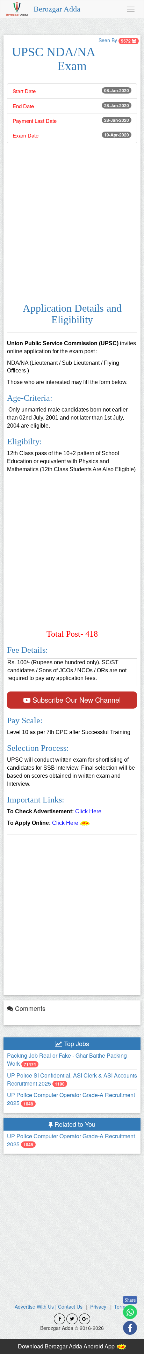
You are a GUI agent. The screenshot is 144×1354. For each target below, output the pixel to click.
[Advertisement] (72, 222)
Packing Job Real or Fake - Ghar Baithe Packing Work (67, 1059)
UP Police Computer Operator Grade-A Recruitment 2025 (71, 1099)
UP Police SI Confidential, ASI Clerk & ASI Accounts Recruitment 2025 (72, 1079)
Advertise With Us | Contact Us (48, 1306)
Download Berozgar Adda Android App (67, 1346)
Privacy (98, 1306)
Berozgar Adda (57, 9)
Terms (121, 1306)
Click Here (88, 811)
